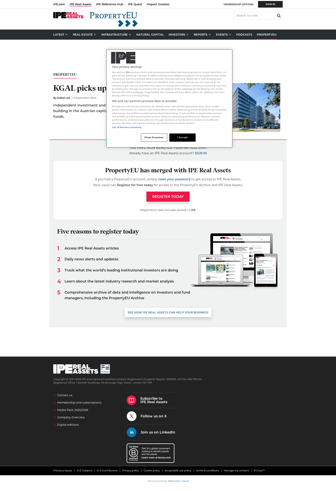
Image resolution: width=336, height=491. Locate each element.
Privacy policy (130, 470)
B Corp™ (259, 470)
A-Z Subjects (84, 470)
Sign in (201, 153)
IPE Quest (135, 4)
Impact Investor (158, 4)
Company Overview (71, 417)
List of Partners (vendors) (126, 127)
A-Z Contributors (107, 470)
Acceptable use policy (177, 470)
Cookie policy (152, 470)
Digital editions (68, 424)
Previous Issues (62, 470)
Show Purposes (153, 137)
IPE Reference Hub (109, 4)
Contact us (64, 395)
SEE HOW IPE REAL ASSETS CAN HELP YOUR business (168, 312)
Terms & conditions (207, 470)
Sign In (270, 4)
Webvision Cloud (178, 481)
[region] (169, 98)
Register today (168, 196)
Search (278, 15)
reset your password (174, 179)
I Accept (182, 137)
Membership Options (239, 4)
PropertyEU (65, 75)
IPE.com (59, 4)
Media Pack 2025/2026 (72, 410)
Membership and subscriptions (79, 402)
